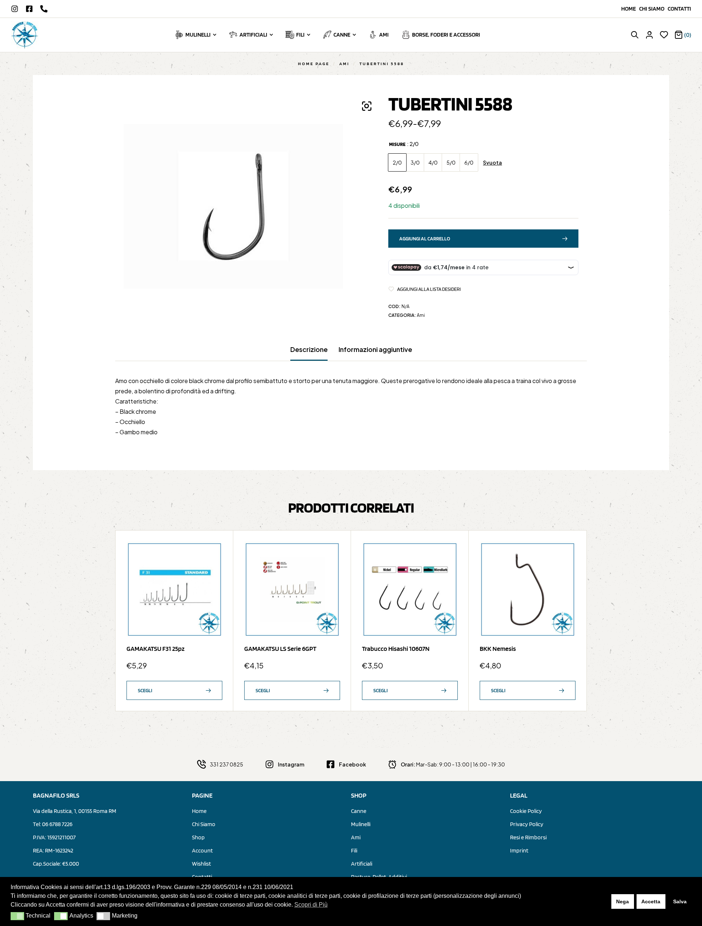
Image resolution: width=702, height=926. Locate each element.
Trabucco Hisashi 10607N (396, 648)
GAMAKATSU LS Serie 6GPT (280, 648)
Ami (344, 63)
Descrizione (309, 349)
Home (630, 8)
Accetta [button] (650, 901)
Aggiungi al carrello (424, 238)
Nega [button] (622, 901)
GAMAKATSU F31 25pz (156, 648)
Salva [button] (680, 901)
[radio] (397, 162)
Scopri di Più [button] (311, 904)
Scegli (145, 690)
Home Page (313, 63)
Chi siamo (653, 8)
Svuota (492, 162)
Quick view (213, 568)
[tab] (309, 353)
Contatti (679, 8)
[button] (17, 916)
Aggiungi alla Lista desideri (429, 289)
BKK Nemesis (498, 648)
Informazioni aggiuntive (375, 349)
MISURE (397, 144)
